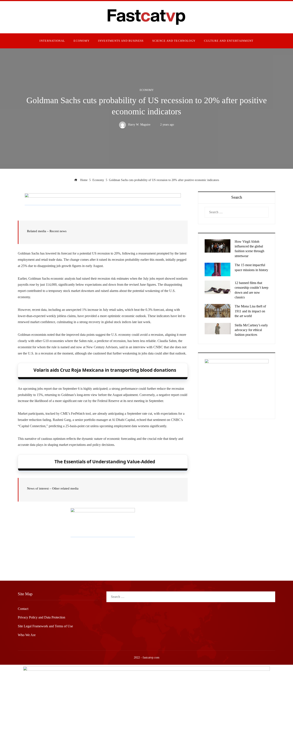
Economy (147, 90)
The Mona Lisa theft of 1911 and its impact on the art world (250, 311)
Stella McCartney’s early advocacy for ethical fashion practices (251, 330)
